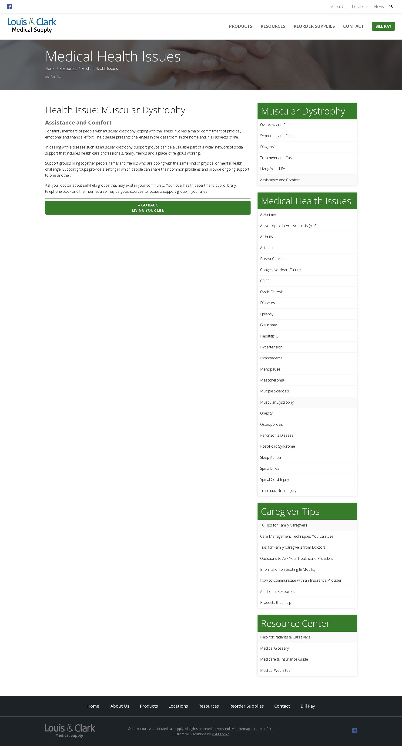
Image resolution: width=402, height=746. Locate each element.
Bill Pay (383, 26)
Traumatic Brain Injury (278, 490)
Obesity (266, 413)
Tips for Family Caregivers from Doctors (293, 547)
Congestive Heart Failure (280, 269)
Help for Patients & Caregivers (285, 637)
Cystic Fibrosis (272, 291)
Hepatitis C (269, 336)
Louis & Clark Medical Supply (161, 728)
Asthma (266, 247)
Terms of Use (264, 728)
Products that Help (275, 602)
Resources (273, 26)
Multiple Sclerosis (274, 391)
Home (50, 68)
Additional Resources (277, 591)
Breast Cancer (272, 258)
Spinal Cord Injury (274, 479)
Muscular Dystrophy (277, 402)
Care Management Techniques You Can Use (296, 536)
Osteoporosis (271, 424)
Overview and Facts (276, 124)
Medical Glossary (274, 648)
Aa (47, 77)
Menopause (270, 369)
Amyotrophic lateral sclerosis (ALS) (289, 225)
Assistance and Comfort (280, 179)
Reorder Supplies (314, 26)
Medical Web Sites (275, 670)
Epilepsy (266, 314)
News (379, 6)
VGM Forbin (220, 734)
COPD (265, 281)
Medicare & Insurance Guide (284, 659)
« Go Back (148, 208)
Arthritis (266, 236)
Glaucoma (268, 324)
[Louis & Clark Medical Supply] (32, 32)
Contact (353, 26)
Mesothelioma (272, 380)
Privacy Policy (223, 728)
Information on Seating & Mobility (287, 569)
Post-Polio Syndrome (277, 446)
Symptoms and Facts (277, 135)
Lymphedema (271, 358)
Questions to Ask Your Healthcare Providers (296, 558)
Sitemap (244, 728)
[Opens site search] (391, 6)
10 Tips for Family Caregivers (283, 525)
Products (240, 26)
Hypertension (271, 347)
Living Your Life (272, 168)
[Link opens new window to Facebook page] (9, 7)
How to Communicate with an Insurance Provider (301, 580)
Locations (360, 6)
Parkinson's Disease (277, 435)
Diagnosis (268, 146)
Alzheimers (269, 214)
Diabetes (267, 302)
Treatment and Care (276, 157)
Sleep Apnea (270, 457)
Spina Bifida (269, 468)
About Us (338, 6)
